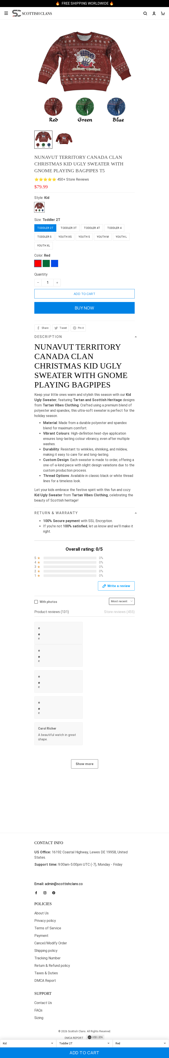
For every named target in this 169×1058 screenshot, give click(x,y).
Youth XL (43, 245)
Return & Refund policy (52, 966)
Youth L (121, 236)
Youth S (84, 236)
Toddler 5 (44, 236)
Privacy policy (45, 921)
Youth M (103, 236)
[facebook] (37, 892)
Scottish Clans (45, 871)
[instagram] (46, 892)
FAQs (38, 1010)
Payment (41, 936)
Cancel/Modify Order (50, 943)
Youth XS (65, 236)
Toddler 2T (51, 220)
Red (47, 255)
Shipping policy (45, 951)
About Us (41, 913)
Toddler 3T (69, 228)
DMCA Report (45, 980)
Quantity (41, 274)
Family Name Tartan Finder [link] (54, 878)
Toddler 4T (92, 228)
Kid (46, 198)
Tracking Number (47, 958)
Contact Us (43, 1003)
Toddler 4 (114, 228)
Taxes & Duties (46, 973)
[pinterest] (55, 892)
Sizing (38, 1018)
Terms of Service (47, 928)
